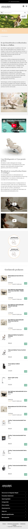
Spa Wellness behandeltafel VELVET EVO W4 (16, 305)
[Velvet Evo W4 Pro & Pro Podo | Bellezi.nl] (14, 220)
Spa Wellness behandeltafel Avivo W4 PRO (17, 392)
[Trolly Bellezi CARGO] (4, 366)
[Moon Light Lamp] (4, 380)
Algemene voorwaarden (13, 523)
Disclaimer (22, 523)
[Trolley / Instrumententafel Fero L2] (4, 423)
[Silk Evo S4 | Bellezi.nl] (14, 204)
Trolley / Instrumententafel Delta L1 (17, 451)
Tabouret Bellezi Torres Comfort (17, 350)
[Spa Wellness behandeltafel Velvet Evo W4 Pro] (4, 322)
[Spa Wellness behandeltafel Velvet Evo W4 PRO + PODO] (4, 292)
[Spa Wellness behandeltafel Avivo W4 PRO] (4, 394)
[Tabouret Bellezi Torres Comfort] (4, 352)
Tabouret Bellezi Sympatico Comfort (15, 335)
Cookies (14, 525)
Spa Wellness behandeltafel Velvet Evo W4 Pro (16, 320)
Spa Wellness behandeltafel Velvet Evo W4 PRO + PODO (16, 290)
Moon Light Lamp (13, 377)
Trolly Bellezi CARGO (14, 363)
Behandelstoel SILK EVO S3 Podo (17, 406)
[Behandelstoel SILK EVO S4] (4, 278)
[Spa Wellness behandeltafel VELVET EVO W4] (4, 307)
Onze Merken (5, 36)
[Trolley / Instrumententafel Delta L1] (4, 453)
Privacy (4, 523)
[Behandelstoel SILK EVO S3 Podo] (4, 409)
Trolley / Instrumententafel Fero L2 (17, 421)
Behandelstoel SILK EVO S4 (15, 275)
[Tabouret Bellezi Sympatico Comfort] (4, 337)
